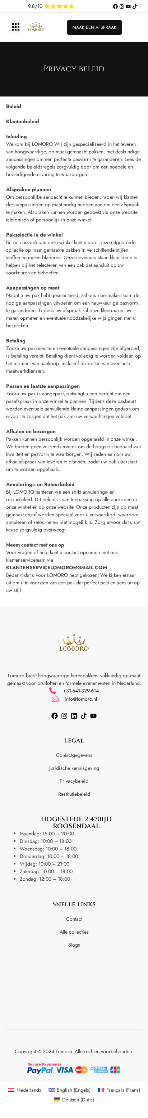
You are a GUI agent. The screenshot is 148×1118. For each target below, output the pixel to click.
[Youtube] (128, 6)
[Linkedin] (74, 716)
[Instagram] (121, 6)
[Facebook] (115, 6)
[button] (16, 27)
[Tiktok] (134, 6)
